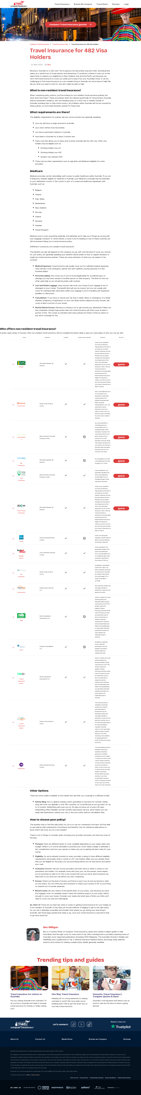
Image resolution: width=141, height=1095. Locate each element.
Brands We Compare (83, 3)
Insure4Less (21, 592)
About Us (14, 1039)
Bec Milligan (50, 927)
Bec (49, 64)
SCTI (21, 650)
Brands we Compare (98, 1039)
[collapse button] (13, 364)
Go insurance (21, 575)
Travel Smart (102, 3)
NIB (21, 620)
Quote (121, 364)
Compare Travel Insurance (39, 44)
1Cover (21, 367)
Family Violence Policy (124, 1077)
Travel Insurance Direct (21, 681)
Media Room (67, 1039)
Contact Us (40, 1039)
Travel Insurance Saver (21, 725)
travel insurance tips (60, 44)
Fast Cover (21, 406)
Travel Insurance (62, 3)
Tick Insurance (21, 479)
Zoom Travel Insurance (21, 511)
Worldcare (21, 768)
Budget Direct (21, 557)
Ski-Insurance (21, 464)
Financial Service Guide (96, 1077)
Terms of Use (35, 1075)
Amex (21, 541)
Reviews (116, 3)
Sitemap (127, 1039)
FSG (28, 1075)
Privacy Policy (84, 1077)
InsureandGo (21, 438)
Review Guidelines (110, 1077)
